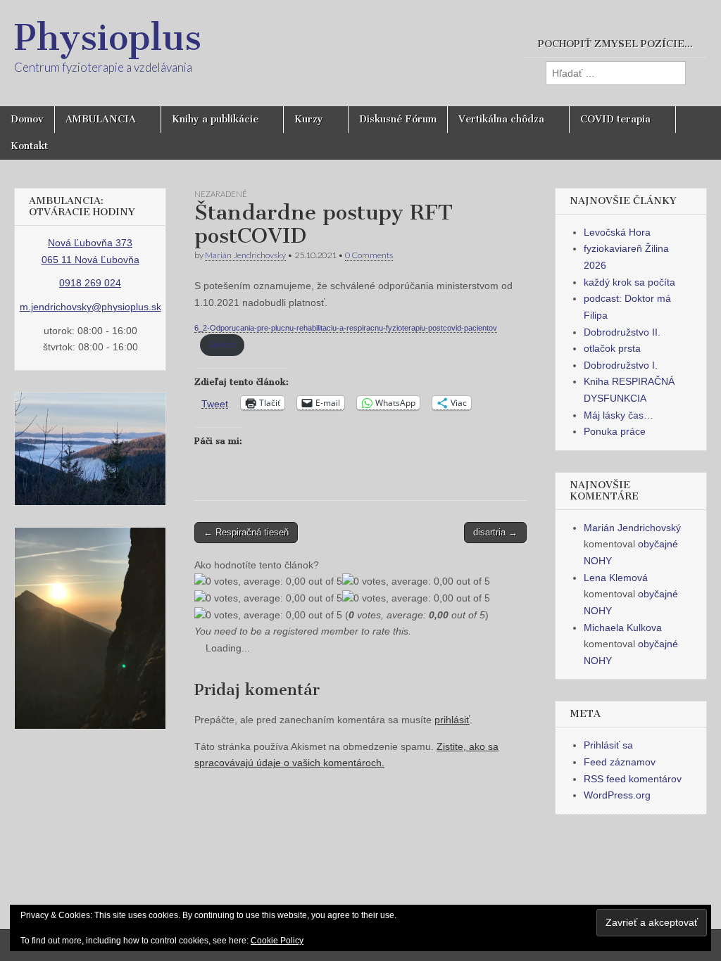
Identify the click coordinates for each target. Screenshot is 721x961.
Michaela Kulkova (623, 627)
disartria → (495, 532)
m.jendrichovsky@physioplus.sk (90, 306)
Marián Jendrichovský (245, 255)
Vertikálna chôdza (501, 119)
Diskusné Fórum (398, 119)
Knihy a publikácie (215, 119)
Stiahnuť (222, 345)
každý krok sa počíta (629, 282)
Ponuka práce (615, 431)
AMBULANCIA (100, 119)
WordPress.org (617, 795)
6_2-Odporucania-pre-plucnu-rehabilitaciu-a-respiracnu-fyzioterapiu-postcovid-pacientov (345, 328)
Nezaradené (220, 193)
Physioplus (107, 37)
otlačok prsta (612, 348)
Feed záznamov (620, 762)
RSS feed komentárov (633, 778)
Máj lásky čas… (618, 415)
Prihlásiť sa (608, 745)
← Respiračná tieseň (246, 532)
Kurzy (308, 119)
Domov (27, 119)
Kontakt (29, 146)
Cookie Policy (277, 941)
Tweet (214, 403)
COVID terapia (615, 119)
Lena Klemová (616, 577)
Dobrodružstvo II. (622, 332)
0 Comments (369, 255)
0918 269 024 (90, 282)
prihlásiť (452, 719)
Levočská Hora (617, 232)
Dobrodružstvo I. (621, 365)
